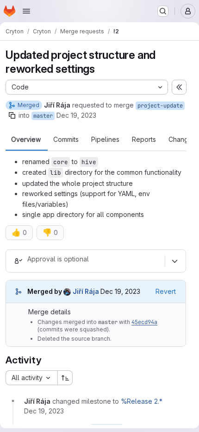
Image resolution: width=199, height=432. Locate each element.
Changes (182, 139)
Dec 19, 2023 (76, 115)
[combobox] (31, 377)
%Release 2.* (141, 401)
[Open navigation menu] (26, 11)
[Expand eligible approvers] (174, 261)
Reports (144, 139)
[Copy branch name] (12, 115)
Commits (66, 139)
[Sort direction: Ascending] (65, 377)
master (43, 116)
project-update (160, 105)
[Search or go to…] (162, 11)
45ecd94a (144, 322)
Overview (26, 139)
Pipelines (105, 139)
